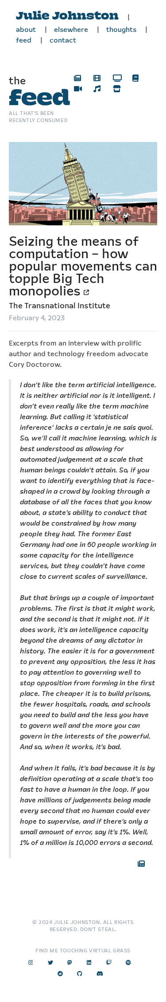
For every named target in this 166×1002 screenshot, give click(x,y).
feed (23, 40)
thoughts (121, 30)
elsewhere (71, 30)
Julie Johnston (67, 17)
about (26, 30)
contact (63, 40)
